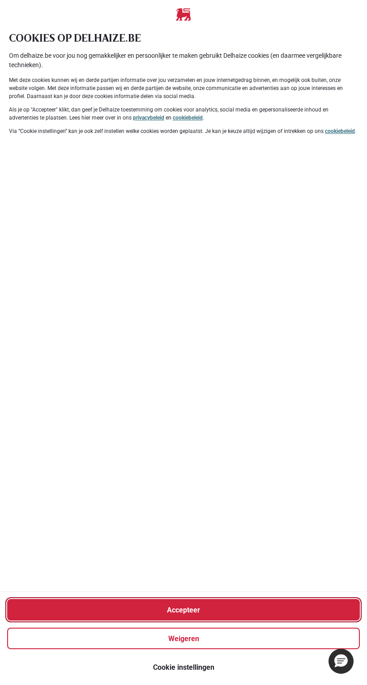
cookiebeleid (188, 118)
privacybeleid (148, 118)
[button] (341, 661)
